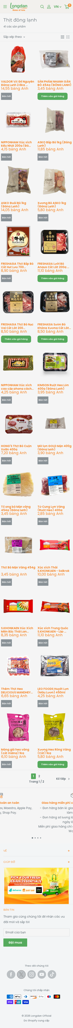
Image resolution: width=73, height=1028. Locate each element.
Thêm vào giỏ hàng (52, 96)
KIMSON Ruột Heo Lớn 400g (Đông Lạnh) (53, 386)
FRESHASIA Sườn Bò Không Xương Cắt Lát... (54, 326)
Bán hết (6, 96)
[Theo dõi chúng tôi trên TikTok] (52, 974)
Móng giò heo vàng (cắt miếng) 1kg (15, 751)
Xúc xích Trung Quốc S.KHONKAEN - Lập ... (53, 629)
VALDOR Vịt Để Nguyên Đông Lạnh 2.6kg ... (17, 83)
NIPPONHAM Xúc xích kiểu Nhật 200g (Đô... (16, 144)
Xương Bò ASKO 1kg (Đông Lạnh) (52, 204)
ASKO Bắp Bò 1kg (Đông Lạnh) (55, 144)
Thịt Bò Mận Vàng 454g (18, 567)
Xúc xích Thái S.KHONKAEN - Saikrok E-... (53, 569)
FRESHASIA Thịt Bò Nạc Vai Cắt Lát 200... (17, 326)
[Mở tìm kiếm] (42, 7)
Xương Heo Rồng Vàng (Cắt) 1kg (54, 751)
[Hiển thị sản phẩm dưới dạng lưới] (62, 36)
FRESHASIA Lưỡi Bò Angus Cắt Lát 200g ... (53, 265)
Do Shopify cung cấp (36, 1020)
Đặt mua (15, 942)
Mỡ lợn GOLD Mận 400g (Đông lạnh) (54, 447)
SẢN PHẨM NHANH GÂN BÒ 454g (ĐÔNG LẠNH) (54, 83)
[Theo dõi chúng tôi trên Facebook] (11, 974)
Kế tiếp (61, 779)
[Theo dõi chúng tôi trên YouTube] (42, 974)
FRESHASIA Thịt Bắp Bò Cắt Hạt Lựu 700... (17, 265)
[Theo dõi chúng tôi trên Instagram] (31, 974)
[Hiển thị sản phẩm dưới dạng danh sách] (68, 36)
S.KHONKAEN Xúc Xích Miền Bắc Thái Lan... (17, 629)
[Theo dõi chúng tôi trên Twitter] (21, 975)
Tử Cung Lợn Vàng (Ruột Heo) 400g (51, 508)
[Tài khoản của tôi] (49, 7)
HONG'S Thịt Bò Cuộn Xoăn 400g (16, 447)
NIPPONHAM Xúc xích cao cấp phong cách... (17, 386)
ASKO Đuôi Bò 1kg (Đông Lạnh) (13, 204)
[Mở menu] (5, 6)
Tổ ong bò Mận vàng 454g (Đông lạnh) (16, 508)
